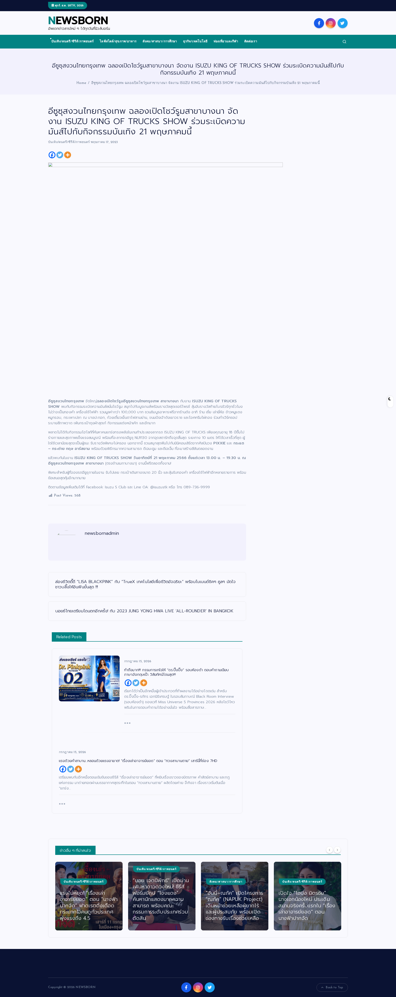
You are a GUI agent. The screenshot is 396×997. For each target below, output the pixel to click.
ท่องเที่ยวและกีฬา (226, 41)
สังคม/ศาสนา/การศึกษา (160, 41)
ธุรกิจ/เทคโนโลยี (195, 41)
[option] (89, 896)
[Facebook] (52, 154)
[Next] (337, 849)
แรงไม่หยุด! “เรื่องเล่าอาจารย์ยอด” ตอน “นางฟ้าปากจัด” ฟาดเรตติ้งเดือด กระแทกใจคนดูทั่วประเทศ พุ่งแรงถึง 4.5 (89, 905)
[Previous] (329, 849)
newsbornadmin (102, 533)
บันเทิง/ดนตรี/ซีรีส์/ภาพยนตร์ (72, 41)
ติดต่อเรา (250, 41)
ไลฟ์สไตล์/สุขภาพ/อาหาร (118, 41)
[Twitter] (59, 154)
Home (81, 83)
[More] (67, 154)
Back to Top (334, 987)
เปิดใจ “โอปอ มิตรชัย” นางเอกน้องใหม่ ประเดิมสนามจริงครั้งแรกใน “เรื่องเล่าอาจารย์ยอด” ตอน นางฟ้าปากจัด (306, 905)
